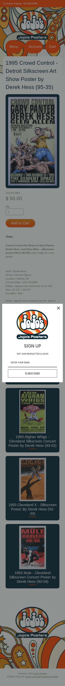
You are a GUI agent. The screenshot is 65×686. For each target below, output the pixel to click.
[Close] (58, 308)
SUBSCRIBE (32, 373)
